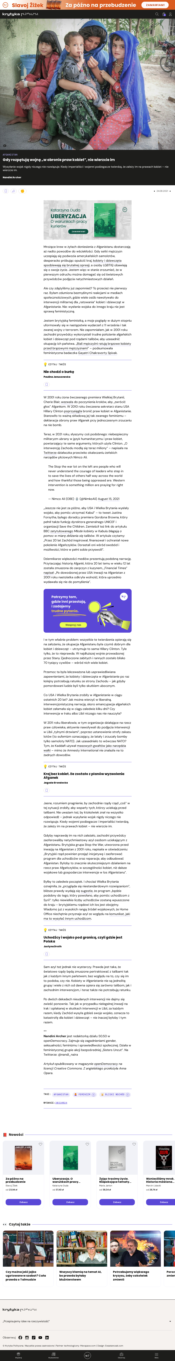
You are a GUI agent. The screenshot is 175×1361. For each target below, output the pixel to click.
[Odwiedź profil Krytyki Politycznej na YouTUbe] (40, 1338)
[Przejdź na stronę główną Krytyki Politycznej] (20, 1310)
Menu (156, 1358)
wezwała (67, 402)
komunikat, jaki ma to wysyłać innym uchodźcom (87, 916)
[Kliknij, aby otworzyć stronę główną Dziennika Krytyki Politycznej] (87, 1355)
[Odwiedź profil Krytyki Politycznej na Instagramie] (27, 1338)
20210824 (61, 1102)
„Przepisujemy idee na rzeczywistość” (26, 1321)
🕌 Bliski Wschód (113, 1094)
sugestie (87, 891)
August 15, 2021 (108, 499)
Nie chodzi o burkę (59, 372)
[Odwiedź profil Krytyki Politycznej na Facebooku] (20, 1338)
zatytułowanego (61, 531)
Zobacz (23, 1202)
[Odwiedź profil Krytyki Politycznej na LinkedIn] (47, 1338)
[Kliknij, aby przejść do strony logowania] (170, 14)
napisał (49, 573)
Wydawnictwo (53, 1358)
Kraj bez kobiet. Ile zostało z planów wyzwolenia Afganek (84, 776)
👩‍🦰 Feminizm (82, 1094)
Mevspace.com (88, 1345)
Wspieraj (18, 1358)
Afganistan (10, 154)
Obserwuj (121, 1358)
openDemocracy (106, 1064)
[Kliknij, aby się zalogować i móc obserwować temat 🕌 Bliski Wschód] (127, 1094)
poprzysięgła (73, 411)
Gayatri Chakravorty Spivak (97, 353)
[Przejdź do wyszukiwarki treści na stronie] (157, 14)
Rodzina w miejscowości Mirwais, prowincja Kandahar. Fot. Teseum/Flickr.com (3, 146)
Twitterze (50, 453)
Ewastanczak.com (114, 1345)
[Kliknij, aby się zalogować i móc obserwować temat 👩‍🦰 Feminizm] (93, 1094)
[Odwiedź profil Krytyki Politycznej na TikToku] (34, 1338)
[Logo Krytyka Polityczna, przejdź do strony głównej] (20, 14)
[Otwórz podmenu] (170, 1321)
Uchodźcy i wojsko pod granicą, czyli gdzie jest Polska (83, 940)
